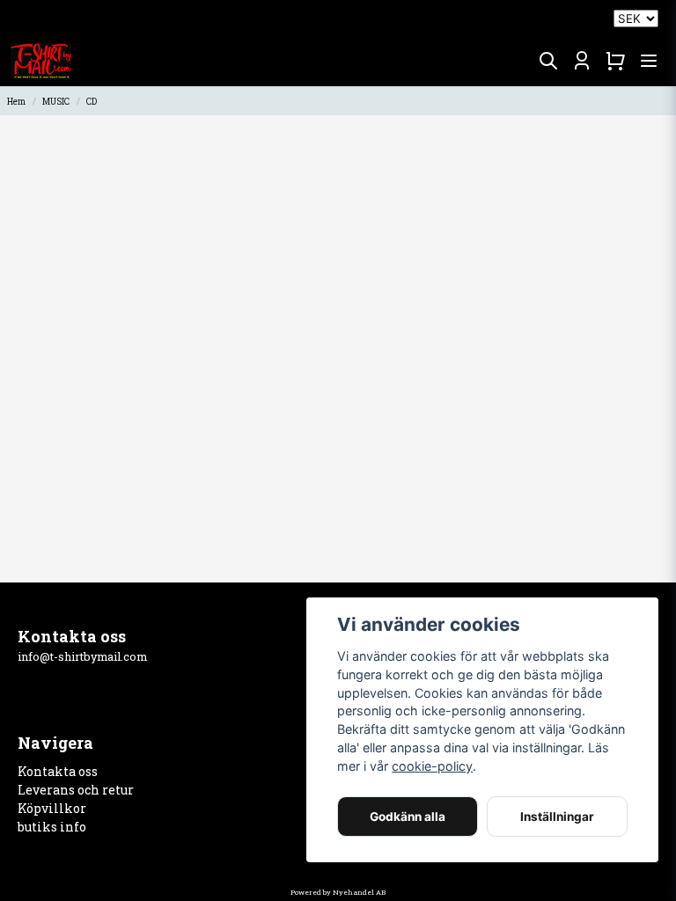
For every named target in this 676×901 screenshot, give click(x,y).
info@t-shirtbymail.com (82, 656)
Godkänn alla (407, 816)
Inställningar (557, 816)
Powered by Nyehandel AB (338, 892)
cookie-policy (432, 765)
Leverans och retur (76, 789)
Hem (16, 101)
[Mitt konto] (582, 60)
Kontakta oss (58, 771)
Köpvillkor (52, 808)
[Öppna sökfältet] (548, 60)
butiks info (52, 826)
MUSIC (56, 101)
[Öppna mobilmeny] (648, 60)
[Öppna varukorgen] (615, 60)
